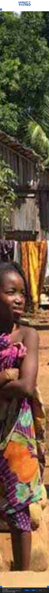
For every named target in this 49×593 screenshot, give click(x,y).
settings (13, 591)
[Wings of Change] (24, 4)
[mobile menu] (1, 10)
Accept (27, 590)
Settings (40, 590)
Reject (33, 590)
